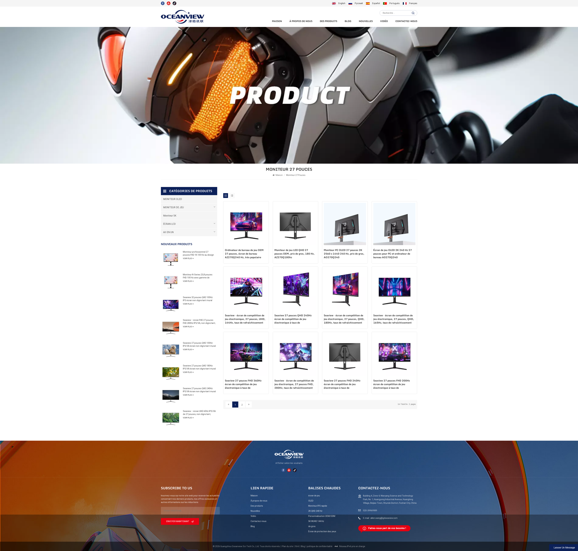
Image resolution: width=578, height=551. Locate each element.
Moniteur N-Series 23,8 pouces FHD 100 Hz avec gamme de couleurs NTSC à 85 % (197, 276)
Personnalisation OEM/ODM (321, 516)
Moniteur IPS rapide (317, 506)
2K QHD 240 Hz (315, 511)
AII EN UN (168, 232)
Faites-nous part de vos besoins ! (387, 528)
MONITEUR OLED (172, 199)
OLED (310, 501)
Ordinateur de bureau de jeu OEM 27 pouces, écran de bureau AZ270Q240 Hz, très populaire (244, 254)
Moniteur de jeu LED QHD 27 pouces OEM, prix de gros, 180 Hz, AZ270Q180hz (294, 254)
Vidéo (384, 21)
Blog (348, 21)
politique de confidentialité (319, 546)
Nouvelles (366, 21)
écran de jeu (314, 495)
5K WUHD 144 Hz (316, 521)
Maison (277, 21)
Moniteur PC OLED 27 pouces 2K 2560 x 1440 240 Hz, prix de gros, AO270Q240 (344, 254)
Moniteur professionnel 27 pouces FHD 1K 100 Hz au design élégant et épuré (198, 253)
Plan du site (287, 546)
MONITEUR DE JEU (173, 207)
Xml (297, 546)
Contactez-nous (406, 21)
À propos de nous (300, 21)
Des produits (328, 21)
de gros (311, 526)
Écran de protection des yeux (322, 531)
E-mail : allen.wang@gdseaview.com (380, 518)
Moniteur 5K (169, 215)
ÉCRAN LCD (169, 224)
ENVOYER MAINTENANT (178, 521)
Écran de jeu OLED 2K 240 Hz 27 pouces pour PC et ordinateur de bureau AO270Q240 (392, 254)
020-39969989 (370, 510)
